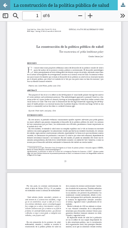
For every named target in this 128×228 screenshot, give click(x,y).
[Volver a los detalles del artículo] (5, 5)
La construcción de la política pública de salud (61, 5)
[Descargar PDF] (123, 5)
